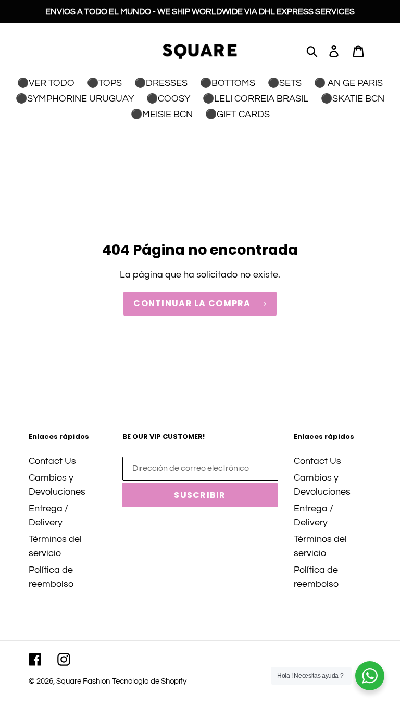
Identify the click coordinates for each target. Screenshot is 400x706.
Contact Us (52, 461)
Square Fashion (83, 681)
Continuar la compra (192, 303)
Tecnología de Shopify (149, 681)
